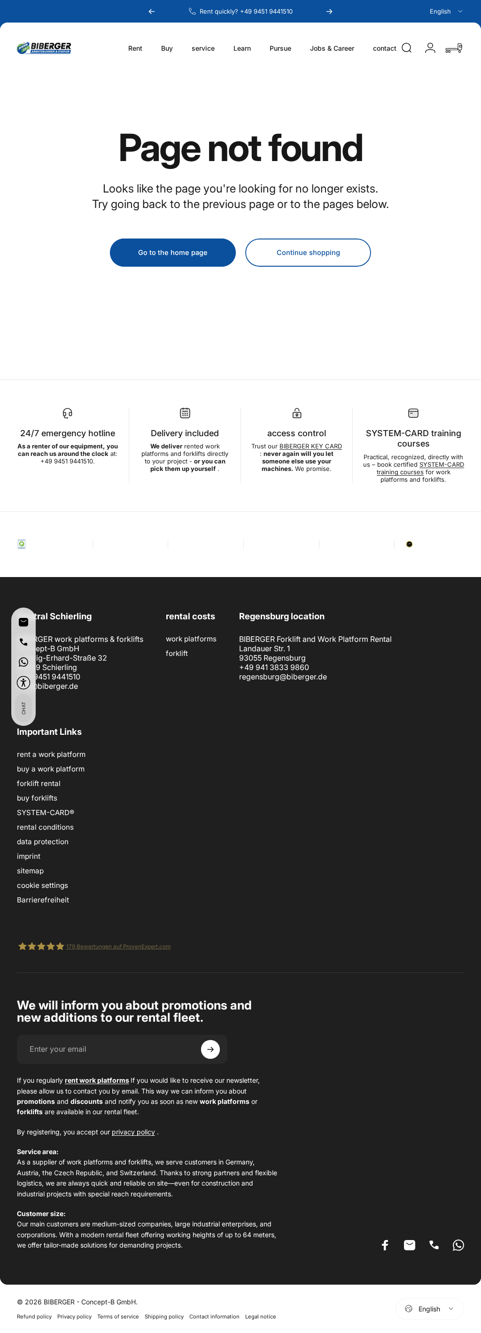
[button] (23, 682)
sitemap (30, 870)
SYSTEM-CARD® (45, 812)
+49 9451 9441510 (48, 676)
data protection (43, 841)
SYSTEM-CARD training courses (420, 468)
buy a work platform (51, 768)
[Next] (329, 11)
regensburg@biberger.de (283, 676)
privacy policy (133, 1132)
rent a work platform (51, 754)
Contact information (214, 1316)
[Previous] (151, 11)
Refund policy (34, 1316)
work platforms (191, 638)
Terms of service (118, 1316)
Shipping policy (164, 1316)
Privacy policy (74, 1316)
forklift (177, 653)
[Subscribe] (210, 1049)
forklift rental (39, 783)
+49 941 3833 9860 (274, 667)
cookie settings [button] (42, 885)
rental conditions (45, 827)
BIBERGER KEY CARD (310, 446)
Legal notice (260, 1316)
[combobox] (447, 11)
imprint (28, 856)
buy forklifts (37, 798)
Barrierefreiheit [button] (43, 899)
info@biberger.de (47, 686)
